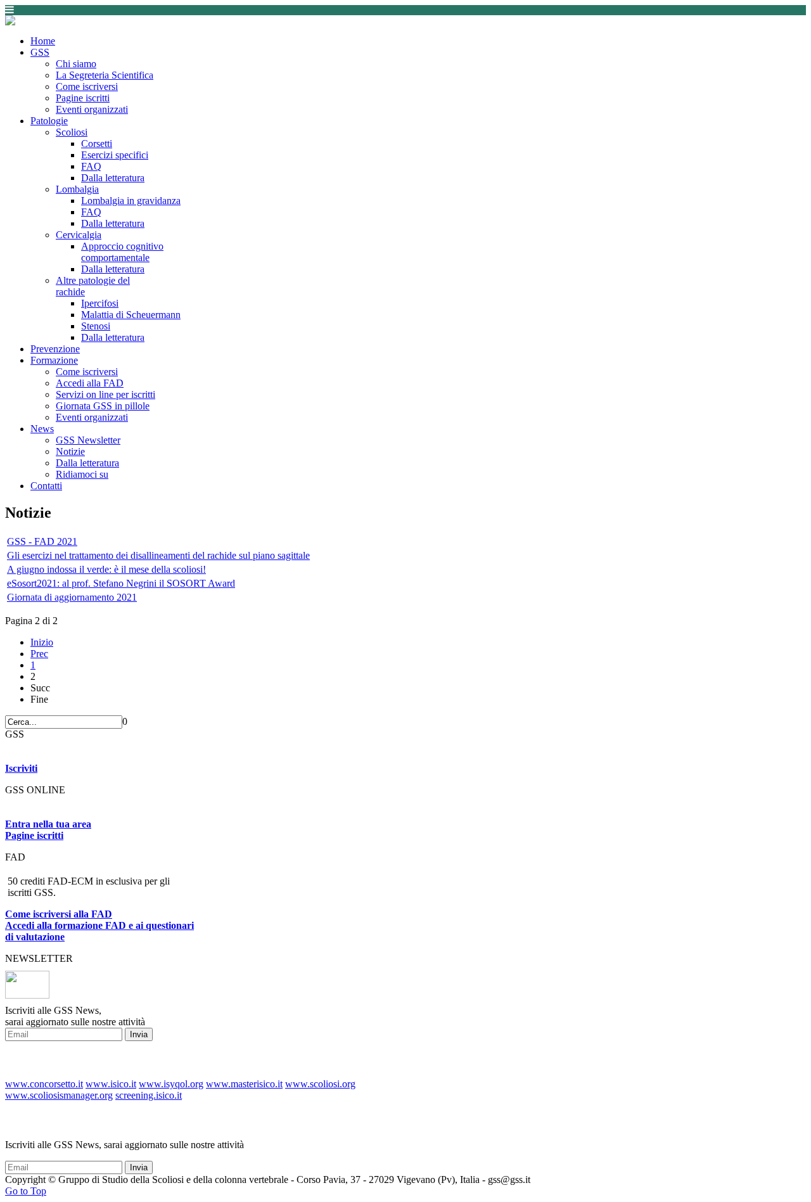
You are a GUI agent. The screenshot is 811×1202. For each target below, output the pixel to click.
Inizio (41, 642)
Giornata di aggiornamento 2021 (72, 597)
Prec (39, 653)
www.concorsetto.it (44, 1083)
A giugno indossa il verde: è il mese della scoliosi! (106, 569)
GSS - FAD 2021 (42, 541)
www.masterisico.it (244, 1083)
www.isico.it (111, 1083)
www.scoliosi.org (320, 1083)
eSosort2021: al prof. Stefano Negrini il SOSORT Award (121, 583)
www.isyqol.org (171, 1083)
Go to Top (25, 1191)
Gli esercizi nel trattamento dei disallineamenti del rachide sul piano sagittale (158, 555)
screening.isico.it (148, 1095)
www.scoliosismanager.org (59, 1095)
